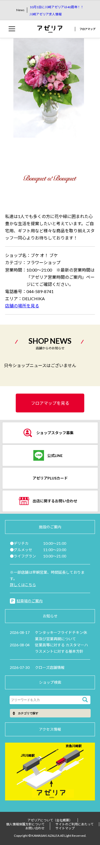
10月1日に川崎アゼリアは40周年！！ (57, 7)
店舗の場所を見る (22, 305)
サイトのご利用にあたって (74, 824)
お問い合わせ (35, 828)
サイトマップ (65, 828)
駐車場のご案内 (30, 601)
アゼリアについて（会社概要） (49, 820)
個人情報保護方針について (25, 824)
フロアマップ (87, 29)
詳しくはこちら (23, 584)
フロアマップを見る (50, 403)
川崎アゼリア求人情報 (46, 14)
